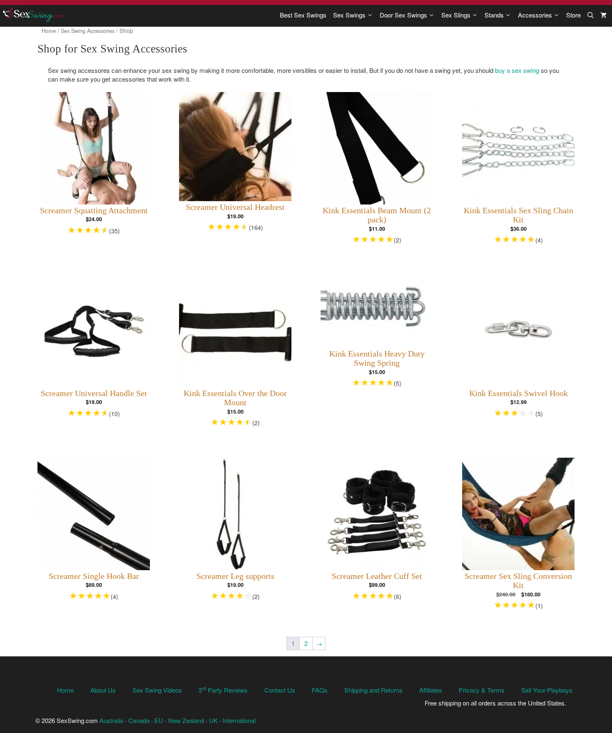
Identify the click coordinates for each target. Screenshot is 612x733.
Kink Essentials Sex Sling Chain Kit (518, 215)
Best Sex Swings (303, 14)
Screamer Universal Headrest (235, 207)
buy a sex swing (517, 70)
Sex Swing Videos (157, 690)
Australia (111, 720)
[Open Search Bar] (590, 15)
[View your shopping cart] (603, 15)
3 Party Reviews (223, 690)
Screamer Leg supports (235, 576)
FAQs (320, 690)
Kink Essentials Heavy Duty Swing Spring (377, 358)
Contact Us (279, 690)
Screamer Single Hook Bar (94, 576)
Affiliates (430, 690)
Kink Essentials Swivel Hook (518, 393)
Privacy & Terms (482, 690)
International (239, 720)
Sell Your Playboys (546, 690)
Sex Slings (455, 14)
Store (573, 14)
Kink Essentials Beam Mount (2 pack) (377, 215)
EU (158, 720)
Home (49, 31)
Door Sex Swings (403, 14)
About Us (103, 690)
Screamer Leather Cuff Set (377, 576)
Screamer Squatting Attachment (94, 210)
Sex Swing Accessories (87, 31)
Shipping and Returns (373, 690)
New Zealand (186, 720)
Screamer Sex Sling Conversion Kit (518, 581)
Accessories (535, 14)
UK (213, 720)
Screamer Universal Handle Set (94, 393)
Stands (494, 14)
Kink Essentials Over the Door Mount (235, 398)
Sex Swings (349, 14)
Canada (138, 720)
